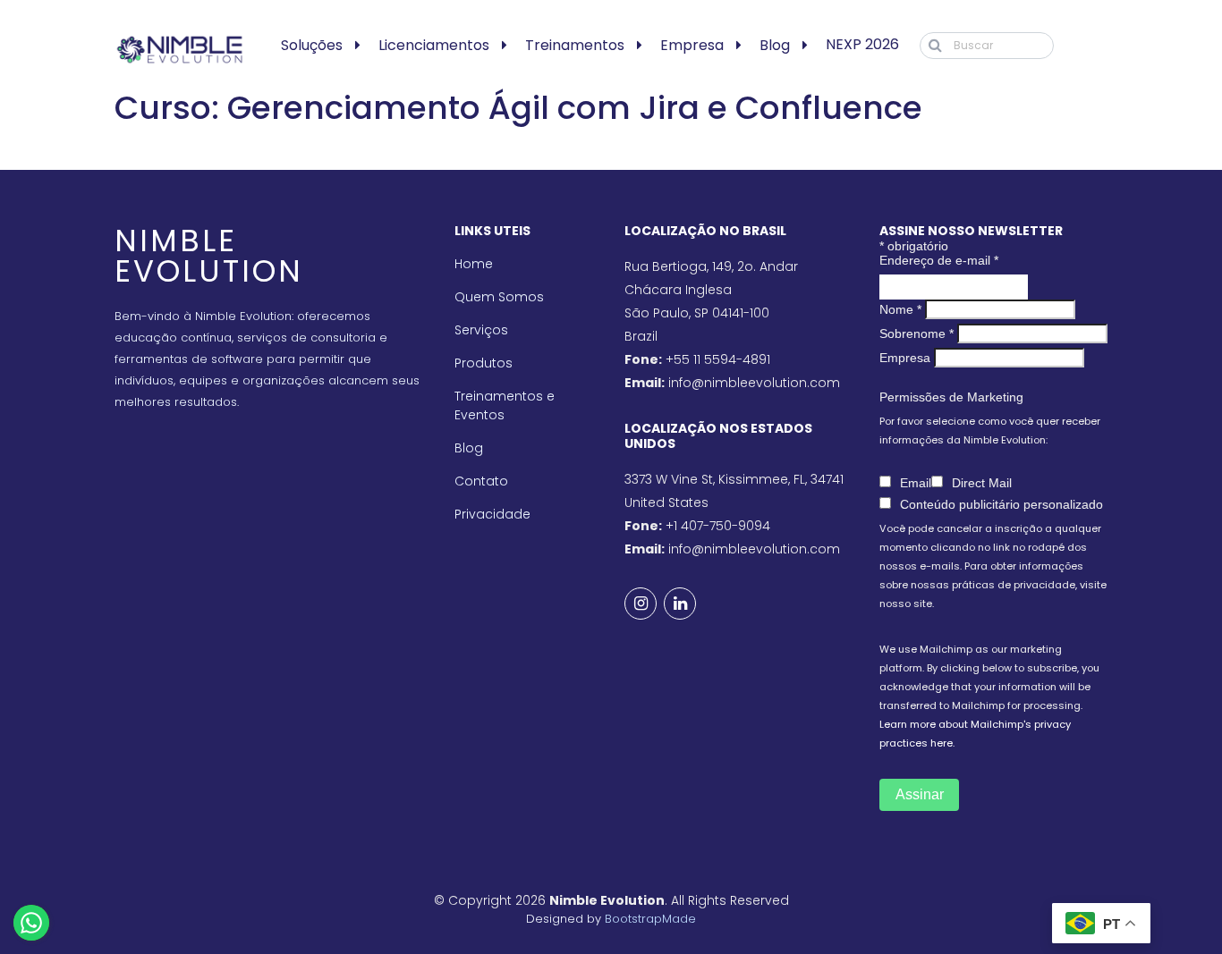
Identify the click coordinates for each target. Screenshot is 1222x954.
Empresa (692, 45)
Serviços (481, 330)
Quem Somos (499, 297)
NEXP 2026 (862, 44)
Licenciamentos (433, 45)
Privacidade (492, 514)
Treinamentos (574, 45)
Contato (481, 481)
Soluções (312, 45)
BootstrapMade (650, 918)
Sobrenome (916, 333)
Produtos (483, 363)
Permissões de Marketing (951, 397)
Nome (900, 309)
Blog (775, 45)
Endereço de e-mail (938, 260)
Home (473, 264)
